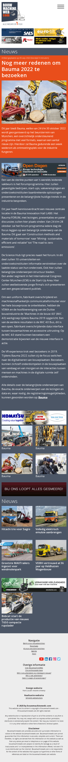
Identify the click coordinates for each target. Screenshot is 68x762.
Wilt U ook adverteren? (34, 675)
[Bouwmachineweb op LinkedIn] (46, 659)
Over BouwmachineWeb (34, 668)
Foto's (34, 654)
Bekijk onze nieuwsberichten (34, 643)
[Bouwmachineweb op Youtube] (41, 659)
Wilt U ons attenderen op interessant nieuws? (34, 673)
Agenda (34, 651)
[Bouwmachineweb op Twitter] (58, 659)
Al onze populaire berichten (34, 648)
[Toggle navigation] (61, 6)
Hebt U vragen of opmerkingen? (34, 678)
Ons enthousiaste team (34, 670)
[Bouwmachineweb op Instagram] (54, 659)
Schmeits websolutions (34, 698)
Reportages (34, 646)
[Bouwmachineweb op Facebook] (50, 659)
